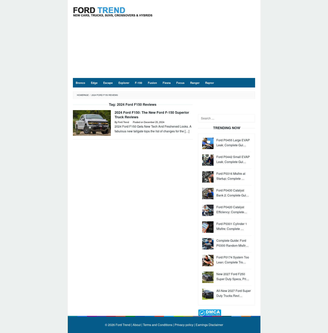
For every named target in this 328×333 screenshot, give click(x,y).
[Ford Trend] (113, 11)
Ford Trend (123, 325)
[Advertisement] (164, 49)
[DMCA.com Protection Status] (209, 313)
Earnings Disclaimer (209, 325)
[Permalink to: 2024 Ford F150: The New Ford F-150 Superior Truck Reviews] (92, 122)
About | (137, 325)
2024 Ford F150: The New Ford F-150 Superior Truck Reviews (152, 114)
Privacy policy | (184, 325)
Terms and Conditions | (158, 325)
